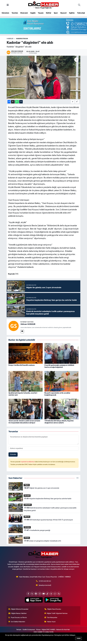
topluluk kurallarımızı (28, 461)
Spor (56, 13)
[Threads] (51, 593)
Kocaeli (27, 495)
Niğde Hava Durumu (54, 609)
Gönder (13, 454)
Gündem (5, 13)
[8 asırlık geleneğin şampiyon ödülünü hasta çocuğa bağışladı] (61, 353)
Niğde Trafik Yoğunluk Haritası (57, 613)
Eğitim (71, 13)
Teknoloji (81, 13)
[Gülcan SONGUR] (13, 326)
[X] (32, 593)
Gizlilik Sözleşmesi (28, 629)
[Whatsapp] (55, 593)
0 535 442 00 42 (45, 581)
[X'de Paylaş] (13, 102)
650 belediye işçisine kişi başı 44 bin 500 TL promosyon (48, 520)
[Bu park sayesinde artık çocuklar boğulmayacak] (61, 381)
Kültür (48, 13)
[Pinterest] (36, 593)
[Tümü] (77, 478)
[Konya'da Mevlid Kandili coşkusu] (25, 353)
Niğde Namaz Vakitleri (19, 613)
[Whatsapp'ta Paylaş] (17, 102)
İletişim (19, 629)
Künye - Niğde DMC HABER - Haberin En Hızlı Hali (53, 629)
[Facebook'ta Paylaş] (9, 102)
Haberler (10, 38)
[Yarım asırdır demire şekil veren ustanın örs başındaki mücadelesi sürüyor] (25, 409)
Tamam (78, 638)
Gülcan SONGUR (27, 324)
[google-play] (53, 600)
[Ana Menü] (8, 5)
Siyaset (63, 13)
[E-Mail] (22, 331)
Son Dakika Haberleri (18, 621)
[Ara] (79, 5)
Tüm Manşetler (52, 617)
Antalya (27, 527)
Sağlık (32, 13)
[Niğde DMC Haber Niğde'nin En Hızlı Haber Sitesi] (43, 5)
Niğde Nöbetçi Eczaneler (19, 609)
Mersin (27, 516)
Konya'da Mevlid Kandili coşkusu (21, 365)
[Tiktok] (47, 593)
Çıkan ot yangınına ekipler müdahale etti (42, 541)
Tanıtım (15, 13)
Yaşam (40, 13)
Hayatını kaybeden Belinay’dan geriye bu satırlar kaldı (47, 499)
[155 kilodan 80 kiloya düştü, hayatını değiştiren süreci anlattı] (61, 409)
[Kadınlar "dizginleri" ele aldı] (43, 77)
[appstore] (33, 600)
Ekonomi (24, 13)
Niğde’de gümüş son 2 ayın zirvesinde (41, 488)
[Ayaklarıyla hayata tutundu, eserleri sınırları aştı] (25, 381)
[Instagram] (39, 593)
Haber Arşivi (51, 621)
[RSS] (59, 593)
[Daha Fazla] (21, 102)
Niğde (27, 485)
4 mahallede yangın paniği (37, 530)
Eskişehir (28, 504)
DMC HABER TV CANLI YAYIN (43, 632)
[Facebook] (28, 593)
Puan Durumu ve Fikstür (19, 617)
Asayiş (27, 537)
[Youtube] (43, 593)
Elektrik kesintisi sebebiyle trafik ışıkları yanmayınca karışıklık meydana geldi (50, 509)
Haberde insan (22, 38)
